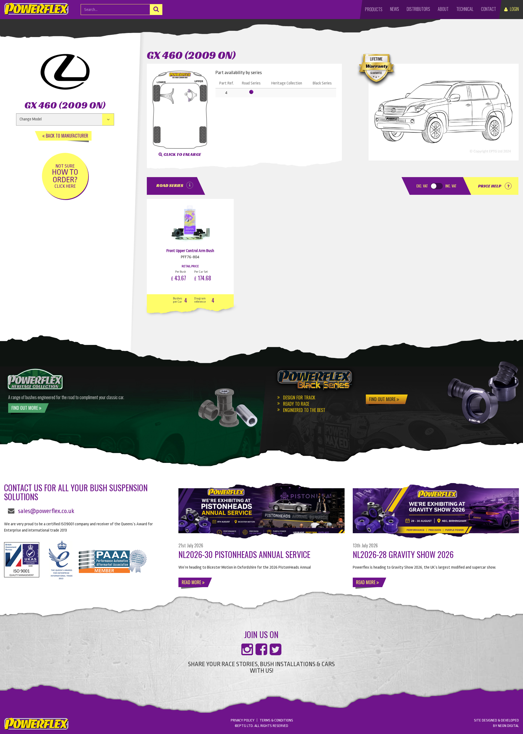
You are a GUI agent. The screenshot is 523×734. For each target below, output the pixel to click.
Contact (488, 9)
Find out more (25, 408)
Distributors (418, 9)
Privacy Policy (242, 720)
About (443, 9)
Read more (192, 582)
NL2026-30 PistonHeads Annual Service (244, 554)
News (394, 9)
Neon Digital (508, 726)
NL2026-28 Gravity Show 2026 (403, 554)
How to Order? (65, 176)
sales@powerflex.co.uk (46, 511)
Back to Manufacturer (66, 135)
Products (373, 9)
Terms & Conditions (276, 720)
